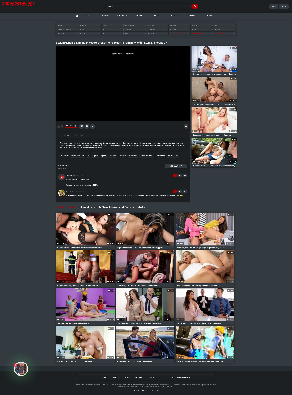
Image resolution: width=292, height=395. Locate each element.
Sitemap (138, 377)
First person (173, 29)
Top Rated (104, 16)
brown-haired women (65, 29)
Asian (104, 25)
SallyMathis (70, 175)
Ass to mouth (129, 25)
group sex (195, 29)
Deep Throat (151, 29)
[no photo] (61, 177)
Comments (63, 165)
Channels (191, 16)
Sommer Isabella (147, 156)
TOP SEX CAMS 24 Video (180, 377)
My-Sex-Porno (144, 390)
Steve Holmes (133, 156)
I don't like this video (62, 126)
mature (127, 33)
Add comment (176, 166)
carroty (105, 29)
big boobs (150, 25)
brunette (83, 29)
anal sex (83, 25)
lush (104, 33)
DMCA (163, 377)
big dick (194, 25)
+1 (179, 175)
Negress (95, 156)
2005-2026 (135, 390)
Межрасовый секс (77, 156)
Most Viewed (122, 16)
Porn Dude (208, 16)
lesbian (82, 33)
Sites (156, 16)
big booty (172, 25)
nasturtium (150, 33)
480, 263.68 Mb (173, 156)
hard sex (217, 29)
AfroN (60, 25)
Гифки (139, 16)
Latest (88, 16)
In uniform (61, 33)
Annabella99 (70, 191)
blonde (216, 25)
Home (77, 16)
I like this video (58, 126)
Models (174, 16)
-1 (184, 175)
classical (128, 29)
